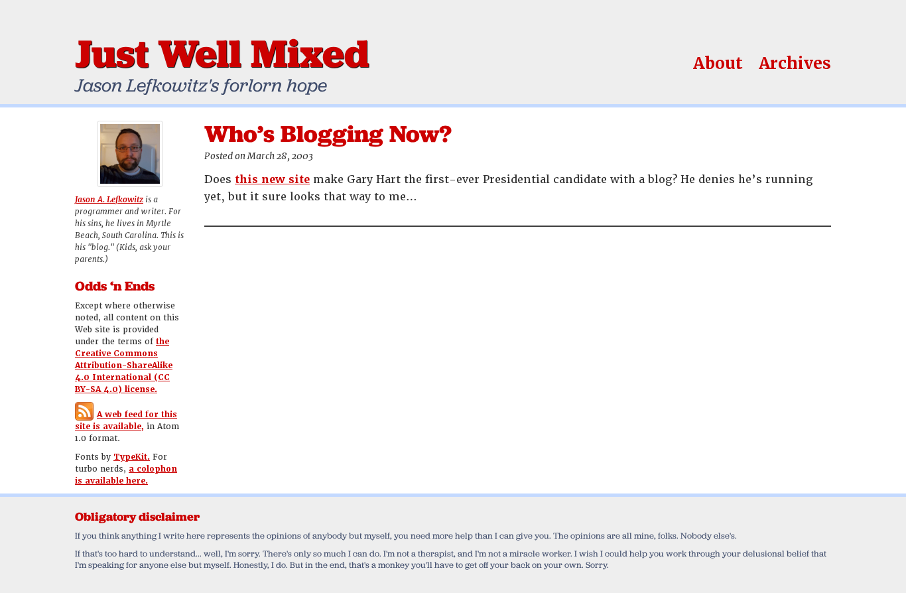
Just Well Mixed (222, 53)
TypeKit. (131, 457)
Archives (795, 63)
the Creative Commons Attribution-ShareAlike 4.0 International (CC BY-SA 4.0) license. (123, 365)
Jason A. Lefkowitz (109, 199)
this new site (272, 179)
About (718, 63)
